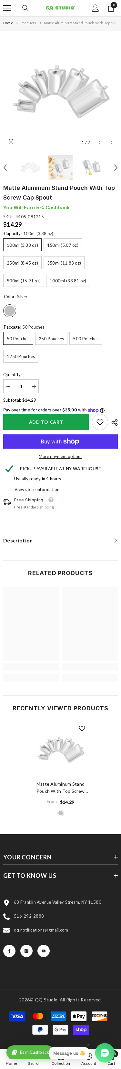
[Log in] (95, 8)
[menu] (7, 8)
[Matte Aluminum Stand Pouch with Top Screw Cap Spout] (60, 750)
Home (8, 23)
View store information (37, 489)
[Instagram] (26, 951)
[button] (99, 142)
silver (60, 813)
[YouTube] (43, 951)
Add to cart (46, 422)
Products (28, 23)
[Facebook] (9, 951)
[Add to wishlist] (82, 728)
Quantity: (12, 374)
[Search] (25, 8)
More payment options (60, 456)
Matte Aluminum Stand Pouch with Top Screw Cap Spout (60, 788)
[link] (100, 422)
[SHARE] (113, 422)
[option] (60, 91)
